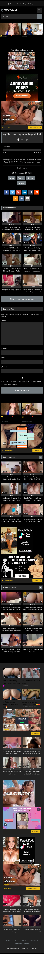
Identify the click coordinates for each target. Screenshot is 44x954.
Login (25, 4)
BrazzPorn (34, 941)
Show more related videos (22, 299)
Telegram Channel (22, 943)
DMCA (23, 941)
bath (21, 178)
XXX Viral (10, 10)
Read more (21, 168)
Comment (4, 320)
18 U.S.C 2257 (11, 941)
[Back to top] (37, 947)
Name (4, 348)
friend (32, 178)
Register (32, 4)
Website (4, 367)
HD (13, 178)
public (22, 183)
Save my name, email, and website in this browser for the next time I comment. (21, 383)
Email (4, 358)
